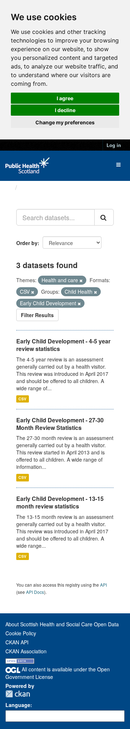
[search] (104, 217)
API (103, 585)
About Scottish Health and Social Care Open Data (62, 624)
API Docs (35, 592)
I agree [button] (65, 98)
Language (17, 704)
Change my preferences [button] (65, 122)
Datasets (34, 187)
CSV (22, 398)
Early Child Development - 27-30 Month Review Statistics (60, 424)
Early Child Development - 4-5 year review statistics (63, 345)
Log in (114, 145)
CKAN (17, 694)
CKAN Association (26, 651)
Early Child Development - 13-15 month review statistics (60, 502)
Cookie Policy (20, 633)
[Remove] (81, 280)
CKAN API (17, 642)
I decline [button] (65, 110)
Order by (27, 242)
